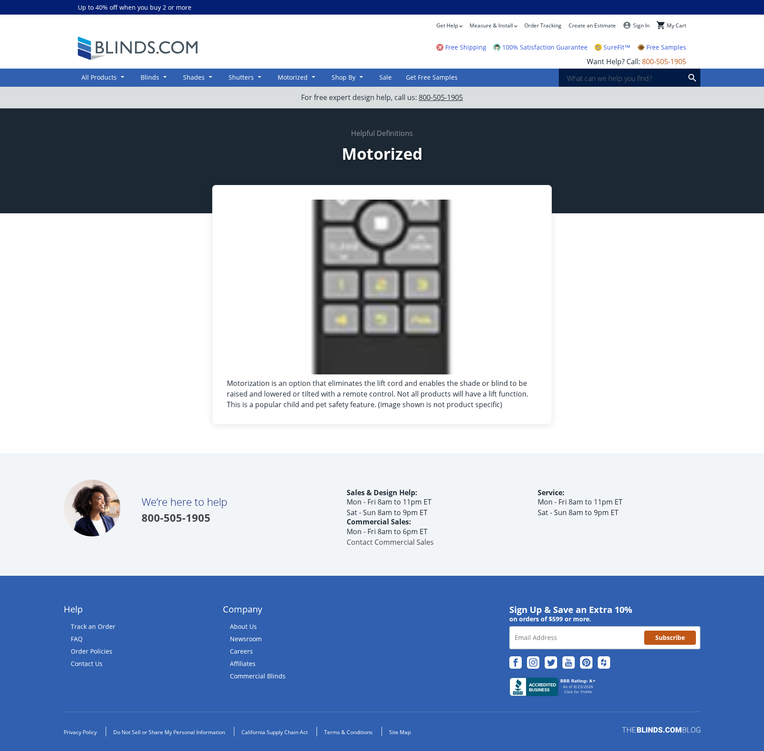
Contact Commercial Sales (390, 542)
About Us (243, 626)
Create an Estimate (592, 25)
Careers (241, 651)
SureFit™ (617, 47)
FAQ (77, 639)
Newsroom (246, 639)
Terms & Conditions (348, 732)
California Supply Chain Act (274, 732)
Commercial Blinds (258, 676)
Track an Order (93, 626)
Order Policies (91, 651)
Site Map (400, 732)
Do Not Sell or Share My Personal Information (169, 732)
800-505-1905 (441, 97)
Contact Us (87, 663)
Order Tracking (543, 25)
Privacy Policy (80, 732)
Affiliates (243, 663)
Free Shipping (465, 47)
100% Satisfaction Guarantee (545, 47)
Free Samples (666, 47)
